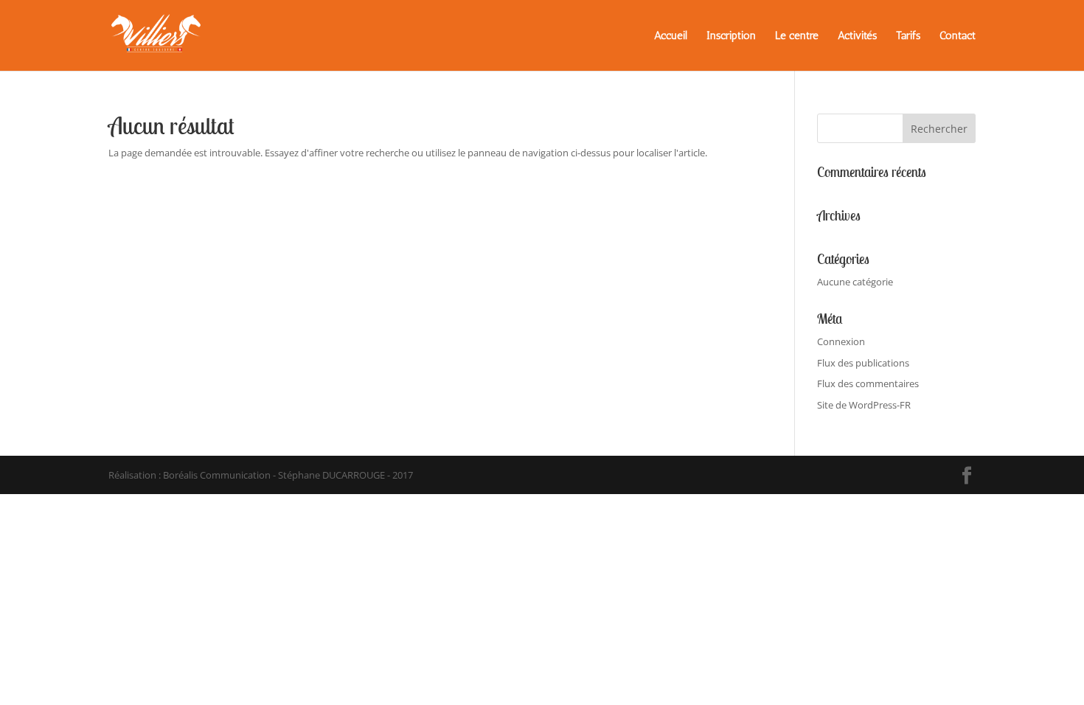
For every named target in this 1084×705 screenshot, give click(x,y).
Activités (857, 36)
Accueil (670, 36)
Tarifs (908, 36)
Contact (957, 36)
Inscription (731, 36)
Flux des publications (863, 362)
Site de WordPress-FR (864, 404)
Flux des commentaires (868, 383)
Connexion (841, 341)
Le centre (797, 36)
